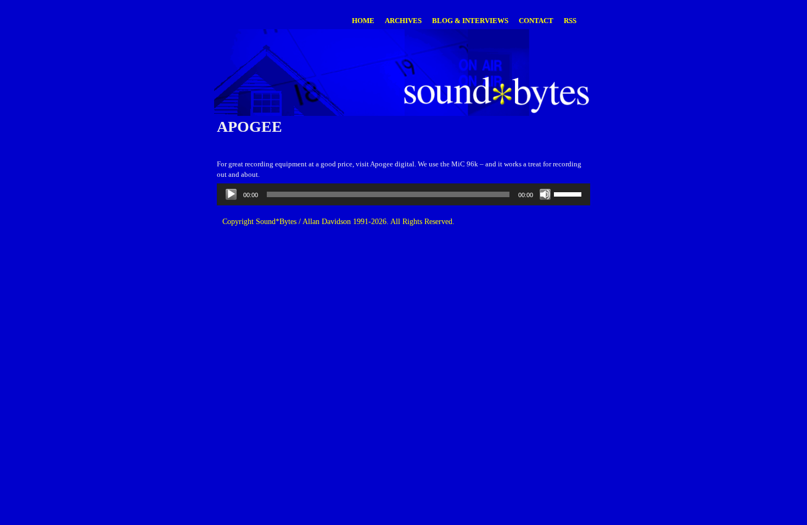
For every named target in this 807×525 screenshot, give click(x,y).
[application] (403, 194)
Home (363, 20)
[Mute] (545, 194)
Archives (403, 20)
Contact (536, 20)
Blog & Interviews (470, 20)
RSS (570, 20)
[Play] (231, 194)
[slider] (569, 193)
